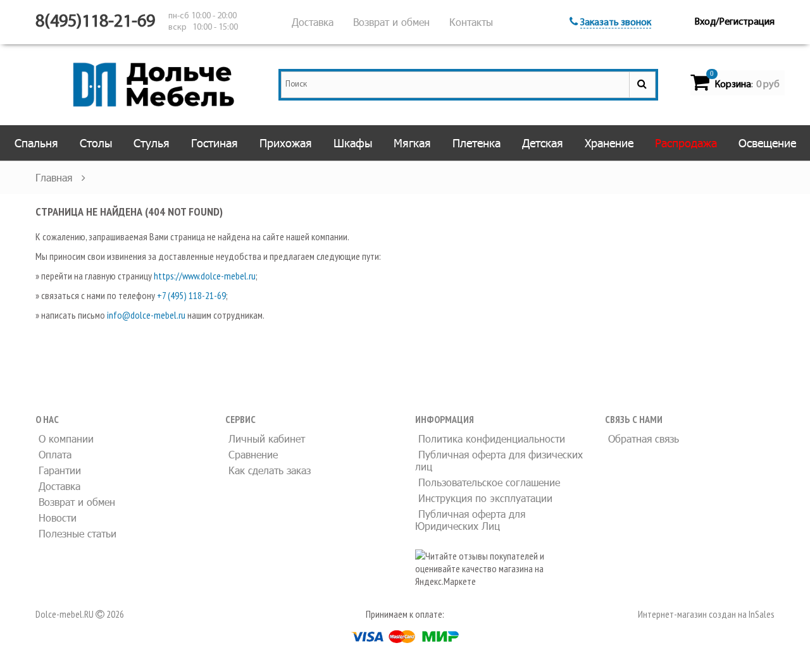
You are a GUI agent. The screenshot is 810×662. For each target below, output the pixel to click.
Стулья (152, 143)
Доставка (312, 22)
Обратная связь (642, 438)
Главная (55, 177)
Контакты (471, 22)
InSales (762, 614)
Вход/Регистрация (734, 22)
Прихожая (285, 143)
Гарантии (58, 470)
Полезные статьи (75, 533)
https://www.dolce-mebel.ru (205, 275)
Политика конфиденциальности (490, 438)
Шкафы (352, 143)
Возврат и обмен (391, 22)
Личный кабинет (265, 438)
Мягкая (412, 143)
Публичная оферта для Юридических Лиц (470, 520)
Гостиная (214, 143)
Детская (542, 143)
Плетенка (476, 143)
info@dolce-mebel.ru (146, 315)
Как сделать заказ (268, 470)
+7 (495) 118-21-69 (191, 295)
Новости (56, 518)
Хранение (609, 143)
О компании (64, 438)
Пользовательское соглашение (487, 482)
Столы (96, 143)
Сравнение (251, 454)
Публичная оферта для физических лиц (499, 460)
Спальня (36, 143)
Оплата (53, 454)
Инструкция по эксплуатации (483, 498)
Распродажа (686, 143)
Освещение (767, 143)
